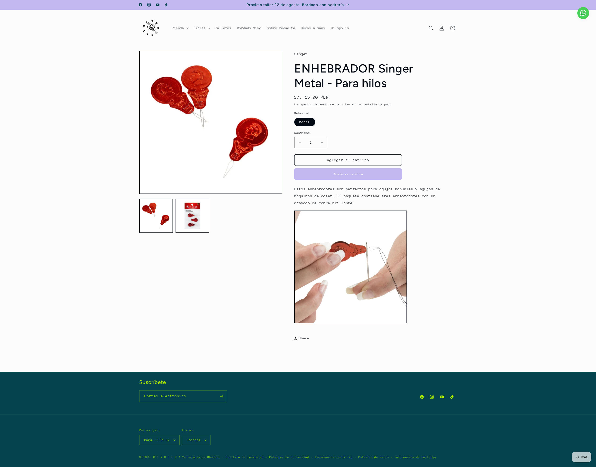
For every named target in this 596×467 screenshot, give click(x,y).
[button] (180, 28)
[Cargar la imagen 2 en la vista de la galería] (193, 216)
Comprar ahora (348, 174)
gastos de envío (314, 104)
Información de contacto (415, 457)
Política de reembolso (245, 457)
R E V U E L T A (166, 457)
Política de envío (373, 457)
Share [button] (304, 338)
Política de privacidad (289, 457)
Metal (304, 122)
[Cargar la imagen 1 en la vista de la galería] (156, 216)
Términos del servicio (333, 457)
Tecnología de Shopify (201, 457)
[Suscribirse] (221, 396)
